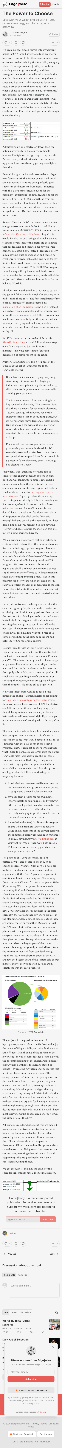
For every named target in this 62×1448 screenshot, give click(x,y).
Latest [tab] (14, 1312)
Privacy (35, 1423)
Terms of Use (47, 1397)
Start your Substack (23, 1434)
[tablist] (15, 1275)
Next (52, 1254)
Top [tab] (6, 1312)
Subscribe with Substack (33, 1390)
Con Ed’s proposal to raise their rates (26, 700)
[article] (31, 1326)
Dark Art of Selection (15, 1339)
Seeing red (7, 1324)
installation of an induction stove (20, 307)
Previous (12, 1254)
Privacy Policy (33, 1403)
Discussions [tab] (25, 1312)
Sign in (55, 4)
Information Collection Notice (40, 1400)
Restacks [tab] (22, 1275)
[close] (53, 1347)
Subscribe (44, 4)
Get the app (46, 1434)
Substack (16, 1441)
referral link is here (43, 839)
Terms (44, 1423)
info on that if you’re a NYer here (20, 234)
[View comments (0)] (16, 43)
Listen (55, 34)
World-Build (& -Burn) (16, 1320)
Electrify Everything (13, 342)
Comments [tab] (9, 1275)
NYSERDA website (36, 1032)
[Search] (57, 1312)
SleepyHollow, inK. (19, 33)
